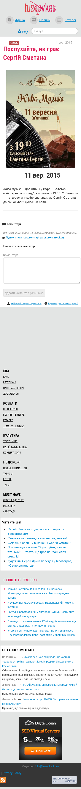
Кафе (6, 376)
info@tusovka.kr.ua (47, 766)
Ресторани (9, 382)
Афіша (20, 19)
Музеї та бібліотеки (15, 447)
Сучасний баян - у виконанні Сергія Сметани (39, 542)
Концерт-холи (12, 452)
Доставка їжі (11, 393)
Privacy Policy (12, 773)
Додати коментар (24, 292)
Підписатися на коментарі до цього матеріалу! (35, 237)
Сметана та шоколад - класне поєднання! (37, 538)
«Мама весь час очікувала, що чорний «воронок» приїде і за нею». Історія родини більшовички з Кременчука (37, 661)
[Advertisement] (40, 337)
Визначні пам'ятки (15, 468)
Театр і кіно (10, 441)
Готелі (7, 479)
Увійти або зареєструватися (26, 303)
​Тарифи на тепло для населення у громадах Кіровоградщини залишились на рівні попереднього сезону (39, 593)
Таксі (6, 484)
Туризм (8, 473)
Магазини (9, 505)
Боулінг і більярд (13, 414)
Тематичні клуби (13, 426)
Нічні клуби (10, 409)
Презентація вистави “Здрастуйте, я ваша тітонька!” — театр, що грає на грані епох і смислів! (37, 551)
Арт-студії (9, 511)
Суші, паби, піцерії (13, 388)
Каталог (70, 19)
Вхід (25, 31)
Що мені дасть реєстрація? (63, 303)
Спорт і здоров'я (13, 500)
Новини (44, 19)
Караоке (8, 420)
